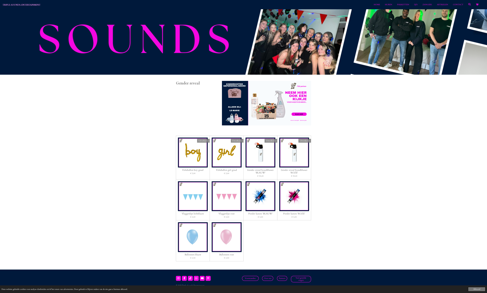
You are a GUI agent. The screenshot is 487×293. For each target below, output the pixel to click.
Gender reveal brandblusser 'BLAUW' (260, 171)
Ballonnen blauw (193, 254)
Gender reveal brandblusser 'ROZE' (294, 171)
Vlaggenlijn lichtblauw (193, 213)
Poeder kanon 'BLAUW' (260, 213)
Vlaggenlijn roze (227, 213)
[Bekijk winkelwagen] (477, 5)
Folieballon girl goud (226, 170)
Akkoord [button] (476, 289)
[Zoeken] (469, 4)
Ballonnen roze (226, 254)
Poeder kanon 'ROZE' (294, 213)
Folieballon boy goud (192, 170)
